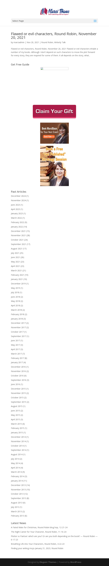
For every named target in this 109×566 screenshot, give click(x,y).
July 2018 (15, 292)
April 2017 (15, 349)
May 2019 (15, 288)
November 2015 (18, 393)
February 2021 (17, 275)
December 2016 (18, 366)
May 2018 (15, 301)
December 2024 (18, 196)
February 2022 (17, 222)
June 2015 (15, 410)
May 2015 (15, 415)
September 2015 (18, 402)
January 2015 (17, 432)
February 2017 (17, 358)
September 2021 (18, 244)
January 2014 (17, 480)
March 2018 (16, 310)
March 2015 (16, 423)
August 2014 (16, 454)
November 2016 (18, 371)
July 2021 (15, 253)
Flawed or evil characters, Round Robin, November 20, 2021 (54, 35)
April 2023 (15, 209)
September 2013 (18, 498)
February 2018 (17, 314)
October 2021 (17, 239)
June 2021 (15, 257)
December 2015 (18, 388)
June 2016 (15, 384)
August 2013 (16, 502)
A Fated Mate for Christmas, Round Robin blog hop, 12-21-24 (39, 527)
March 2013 (16, 511)
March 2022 (16, 217)
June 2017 (15, 340)
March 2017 (16, 353)
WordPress (75, 562)
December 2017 (18, 323)
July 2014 (15, 458)
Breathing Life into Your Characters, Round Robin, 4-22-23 (37, 544)
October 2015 (17, 397)
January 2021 (17, 279)
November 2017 (18, 327)
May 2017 (15, 345)
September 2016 (18, 380)
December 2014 (18, 437)
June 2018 (15, 296)
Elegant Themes (48, 562)
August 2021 (16, 248)
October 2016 (17, 375)
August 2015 (16, 406)
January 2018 (17, 318)
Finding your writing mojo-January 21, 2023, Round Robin (37, 548)
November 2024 (18, 200)
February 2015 (17, 428)
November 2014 (18, 441)
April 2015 (15, 419)
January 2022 (17, 226)
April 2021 (15, 266)
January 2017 (17, 362)
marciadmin (19, 42)
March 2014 (16, 472)
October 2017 (17, 331)
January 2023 (17, 213)
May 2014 (15, 463)
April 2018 (15, 305)
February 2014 (17, 476)
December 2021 (18, 231)
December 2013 (18, 485)
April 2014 (15, 467)
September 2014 (18, 450)
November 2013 (18, 489)
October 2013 (17, 493)
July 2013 (15, 507)
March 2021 (16, 270)
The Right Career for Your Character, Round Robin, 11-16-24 (38, 531)
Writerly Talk (60, 42)
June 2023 (15, 204)
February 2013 (17, 515)
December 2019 (18, 283)
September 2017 (18, 336)
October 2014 (17, 445)
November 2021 (18, 235)
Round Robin (47, 42)
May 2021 (15, 261)
